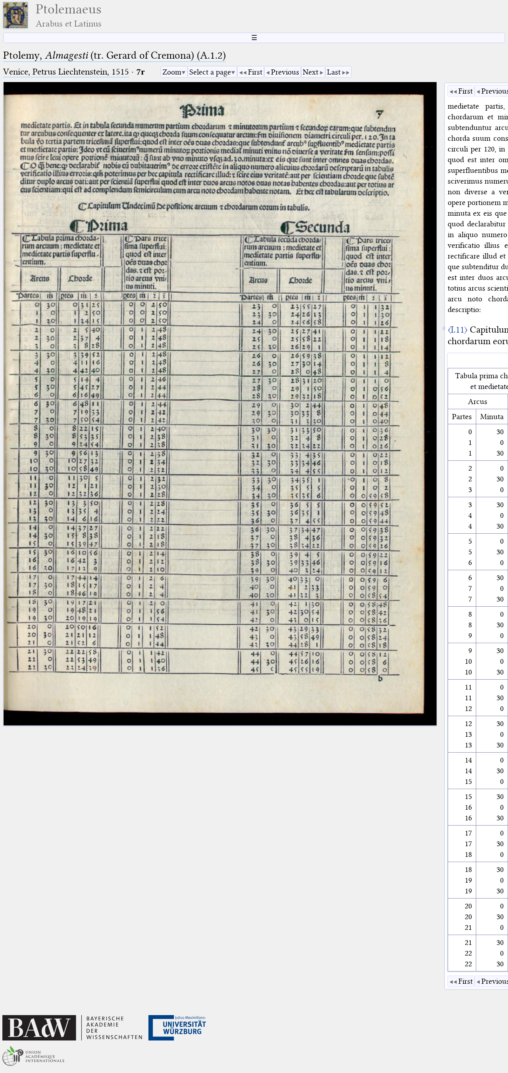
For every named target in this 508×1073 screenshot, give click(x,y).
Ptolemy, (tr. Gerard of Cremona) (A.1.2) (114, 55)
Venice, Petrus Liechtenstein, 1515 (66, 71)
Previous (285, 72)
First (255, 72)
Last (334, 72)
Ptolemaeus (69, 15)
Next (310, 72)
